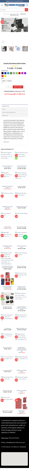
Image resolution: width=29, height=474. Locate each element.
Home (4, 13)
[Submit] (26, 9)
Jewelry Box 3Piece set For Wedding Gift (7, 287)
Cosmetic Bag (7, 328)
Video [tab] (3, 109)
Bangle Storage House (7, 390)
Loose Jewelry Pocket (7, 370)
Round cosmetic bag (7, 347)
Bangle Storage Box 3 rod (21, 328)
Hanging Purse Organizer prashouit (7, 187)
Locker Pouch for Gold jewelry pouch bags (21, 166)
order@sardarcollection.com (15, 442)
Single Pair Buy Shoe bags (21, 206)
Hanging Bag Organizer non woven (7, 246)
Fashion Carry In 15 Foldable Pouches (22, 287)
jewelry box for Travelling (7, 410)
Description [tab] (5, 106)
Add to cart (18, 87)
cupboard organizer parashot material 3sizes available (21, 308)
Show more (6, 142)
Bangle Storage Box (7, 306)
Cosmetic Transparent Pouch (21, 246)
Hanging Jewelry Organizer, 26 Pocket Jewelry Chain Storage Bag (21, 349)
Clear (2, 82)
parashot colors (4, 70)
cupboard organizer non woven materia (7, 166)
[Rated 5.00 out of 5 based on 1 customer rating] (14, 66)
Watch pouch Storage (21, 266)
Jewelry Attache (7, 227)
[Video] (3, 42)
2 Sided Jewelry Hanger (22, 227)
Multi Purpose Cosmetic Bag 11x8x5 (7, 207)
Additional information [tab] (8, 112)
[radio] (2, 73)
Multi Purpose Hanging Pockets (21, 371)
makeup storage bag (21, 186)
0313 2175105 (14, 438)
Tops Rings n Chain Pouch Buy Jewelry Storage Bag (7, 267)
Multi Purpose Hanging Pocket (21, 391)
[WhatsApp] (25, 237)
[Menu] (2, 5)
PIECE (2, 78)
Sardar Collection (14, 13)
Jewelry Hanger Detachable (21, 411)
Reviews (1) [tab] (5, 115)
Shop (8, 13)
